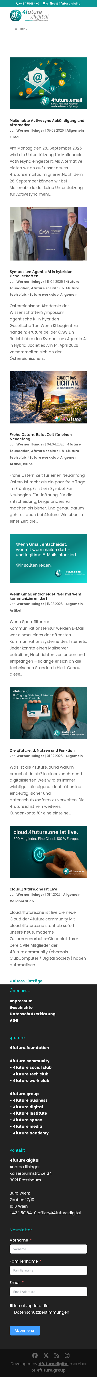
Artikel (15, 464)
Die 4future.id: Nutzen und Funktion (42, 750)
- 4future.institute (28, 1113)
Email (15, 1282)
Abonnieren (24, 1330)
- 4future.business (29, 1100)
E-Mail (15, 137)
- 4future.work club (29, 1080)
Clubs (27, 464)
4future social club (47, 288)
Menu (23, 28)
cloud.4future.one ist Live (33, 889)
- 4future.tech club (29, 1074)
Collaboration (22, 901)
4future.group (24, 1094)
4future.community (30, 1061)
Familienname (24, 1261)
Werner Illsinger (30, 130)
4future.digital (54, 1364)
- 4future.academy (29, 1133)
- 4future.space (26, 1120)
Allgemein (75, 130)
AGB (14, 1020)
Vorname (19, 1240)
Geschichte (21, 1007)
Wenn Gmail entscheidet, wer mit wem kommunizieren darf (45, 596)
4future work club (43, 294)
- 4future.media (26, 1126)
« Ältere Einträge (26, 981)
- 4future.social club (31, 1067)
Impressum (21, 1001)
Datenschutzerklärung (32, 1014)
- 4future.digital (26, 1107)
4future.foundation (29, 1047)
